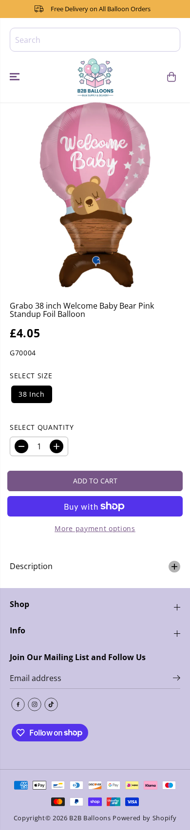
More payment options (95, 528)
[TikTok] (51, 704)
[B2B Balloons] (95, 77)
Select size (31, 375)
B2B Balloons (90, 817)
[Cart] (171, 77)
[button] (15, 77)
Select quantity (42, 427)
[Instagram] (34, 704)
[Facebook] (18, 704)
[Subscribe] (176, 679)
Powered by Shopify (144, 817)
